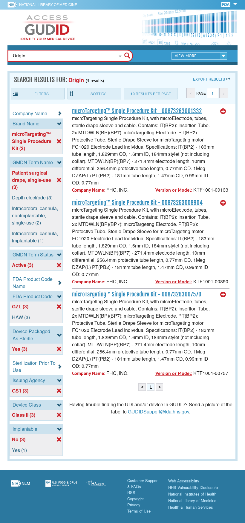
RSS (131, 492)
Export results (209, 78)
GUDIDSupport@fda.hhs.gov (158, 411)
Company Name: (88, 190)
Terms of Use (139, 511)
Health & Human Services (190, 507)
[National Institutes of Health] (13, 4)
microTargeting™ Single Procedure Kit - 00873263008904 (137, 202)
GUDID (48, 27)
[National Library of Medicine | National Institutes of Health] (20, 486)
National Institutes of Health (192, 494)
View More (186, 56)
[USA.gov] (102, 486)
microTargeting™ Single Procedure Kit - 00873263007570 (136, 294)
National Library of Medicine (48, 4)
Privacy (133, 504)
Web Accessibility (183, 481)
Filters (41, 93)
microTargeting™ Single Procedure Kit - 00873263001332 (137, 111)
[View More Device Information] (223, 111)
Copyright (135, 499)
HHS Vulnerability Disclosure (193, 487)
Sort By (98, 93)
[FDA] (226, 4)
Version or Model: (173, 190)
